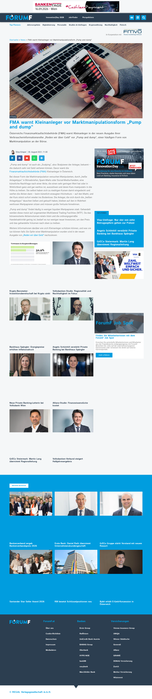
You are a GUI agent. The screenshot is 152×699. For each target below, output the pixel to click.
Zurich (116, 666)
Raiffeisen (84, 633)
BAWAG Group (86, 644)
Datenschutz (51, 639)
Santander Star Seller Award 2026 (27, 601)
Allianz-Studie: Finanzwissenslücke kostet (70, 404)
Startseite (14, 40)
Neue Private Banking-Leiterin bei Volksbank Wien (27, 404)
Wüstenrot (118, 677)
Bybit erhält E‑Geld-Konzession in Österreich (117, 603)
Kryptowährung (95, 25)
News (23, 40)
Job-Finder (73, 17)
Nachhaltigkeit (111, 25)
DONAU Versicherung (122, 661)
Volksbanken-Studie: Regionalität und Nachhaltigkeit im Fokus (72, 292)
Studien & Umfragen (78, 25)
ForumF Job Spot (114, 323)
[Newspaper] (131, 17)
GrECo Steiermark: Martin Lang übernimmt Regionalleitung (25, 460)
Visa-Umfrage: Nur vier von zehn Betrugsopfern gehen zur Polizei (116, 221)
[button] (143, 17)
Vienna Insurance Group (124, 628)
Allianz (116, 650)
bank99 (83, 661)
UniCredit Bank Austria (90, 639)
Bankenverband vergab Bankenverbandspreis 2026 (23, 545)
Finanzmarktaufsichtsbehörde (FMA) (28, 171)
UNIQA (116, 633)
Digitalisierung (49, 25)
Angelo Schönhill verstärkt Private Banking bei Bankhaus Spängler (70, 348)
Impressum (50, 644)
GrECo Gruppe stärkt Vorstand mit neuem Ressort (121, 545)
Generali (117, 644)
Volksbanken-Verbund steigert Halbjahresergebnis (68, 460)
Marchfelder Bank (87, 672)
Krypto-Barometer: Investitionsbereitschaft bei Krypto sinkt (30, 292)
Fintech (123, 25)
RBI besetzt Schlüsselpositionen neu (73, 601)
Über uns (50, 628)
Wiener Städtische (121, 639)
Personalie (61, 25)
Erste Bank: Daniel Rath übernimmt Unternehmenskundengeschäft (73, 545)
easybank (84, 666)
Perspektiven (88, 17)
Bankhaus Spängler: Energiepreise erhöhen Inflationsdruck (27, 348)
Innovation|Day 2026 (55, 17)
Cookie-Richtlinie (53, 633)
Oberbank (84, 650)
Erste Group (85, 628)
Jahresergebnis (33, 25)
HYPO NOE (84, 655)
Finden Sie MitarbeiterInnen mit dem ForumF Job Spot (115, 337)
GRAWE (116, 655)
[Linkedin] (137, 17)
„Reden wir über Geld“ (33, 235)
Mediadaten (51, 650)
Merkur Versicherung (122, 672)
